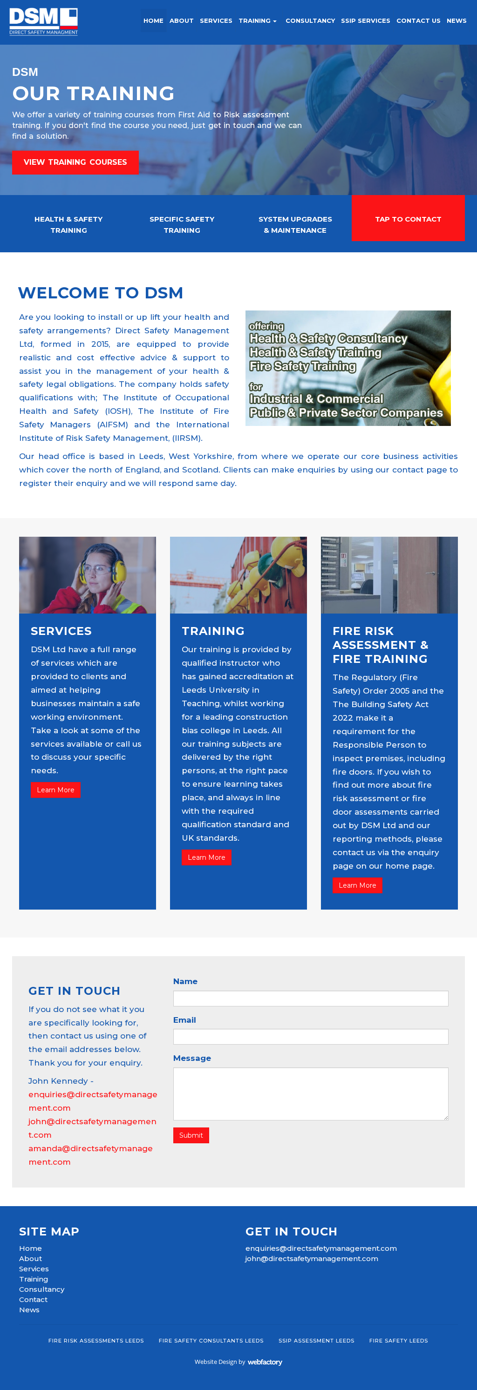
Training (254, 20)
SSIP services (365, 20)
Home (153, 20)
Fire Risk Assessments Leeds (96, 1340)
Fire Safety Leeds (398, 1340)
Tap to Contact (408, 219)
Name (185, 981)
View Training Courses (75, 162)
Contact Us (418, 20)
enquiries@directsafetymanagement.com (321, 1248)
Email (184, 1020)
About (182, 20)
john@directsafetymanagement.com (311, 1258)
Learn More (56, 790)
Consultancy (310, 20)
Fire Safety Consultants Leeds (211, 1340)
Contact (33, 1299)
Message (192, 1058)
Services (216, 20)
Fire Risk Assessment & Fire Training (381, 645)
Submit (191, 1135)
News (457, 20)
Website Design (216, 1361)
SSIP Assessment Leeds (316, 1340)
